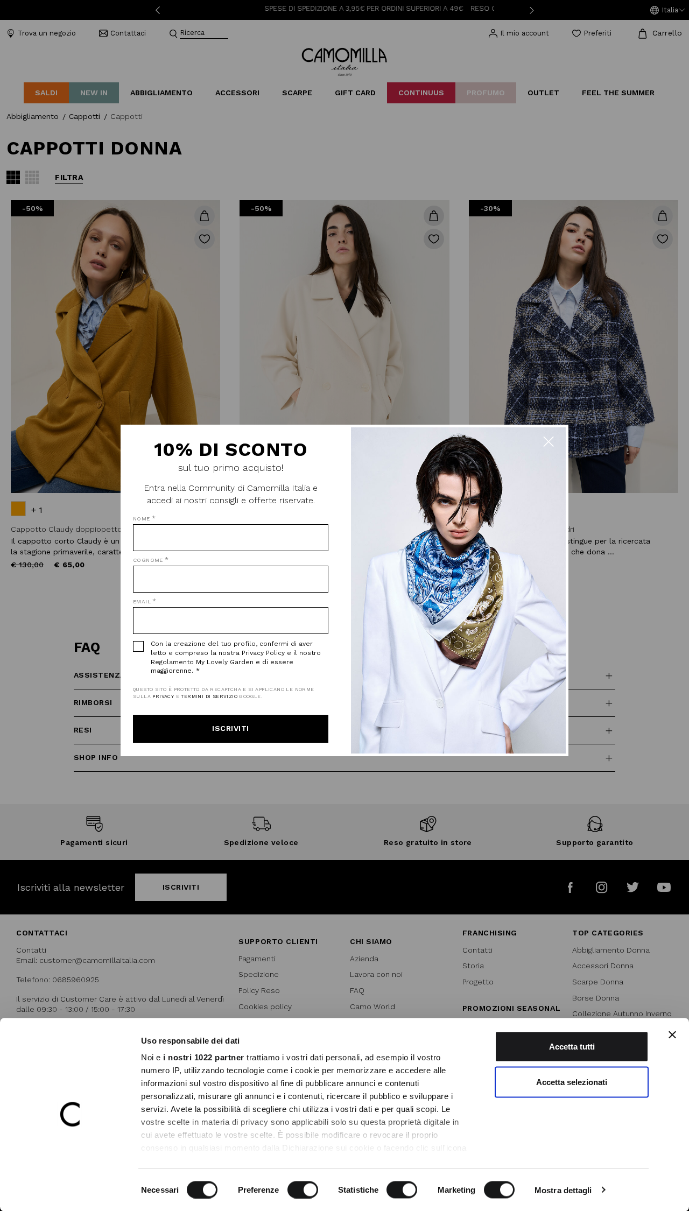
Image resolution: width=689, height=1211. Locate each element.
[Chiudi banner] (672, 1035)
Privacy (163, 696)
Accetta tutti (572, 1046)
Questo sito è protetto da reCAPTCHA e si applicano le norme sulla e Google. (223, 693)
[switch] (302, 1189)
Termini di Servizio (209, 696)
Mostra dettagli (563, 1189)
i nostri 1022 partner (203, 1057)
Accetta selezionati (571, 1081)
